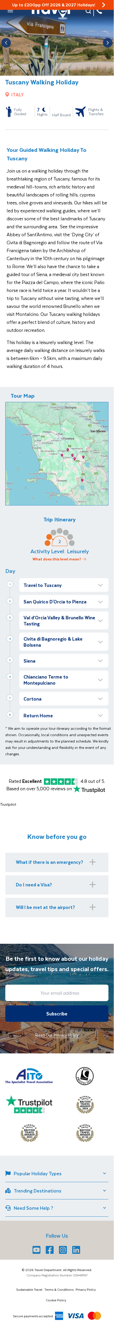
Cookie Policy (56, 1300)
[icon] (104, 5)
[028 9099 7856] (99, 11)
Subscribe (56, 1013)
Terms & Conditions (59, 1289)
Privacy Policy (86, 1289)
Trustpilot (8, 804)
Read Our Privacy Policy (57, 1035)
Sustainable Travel (29, 1289)
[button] (10, 10)
